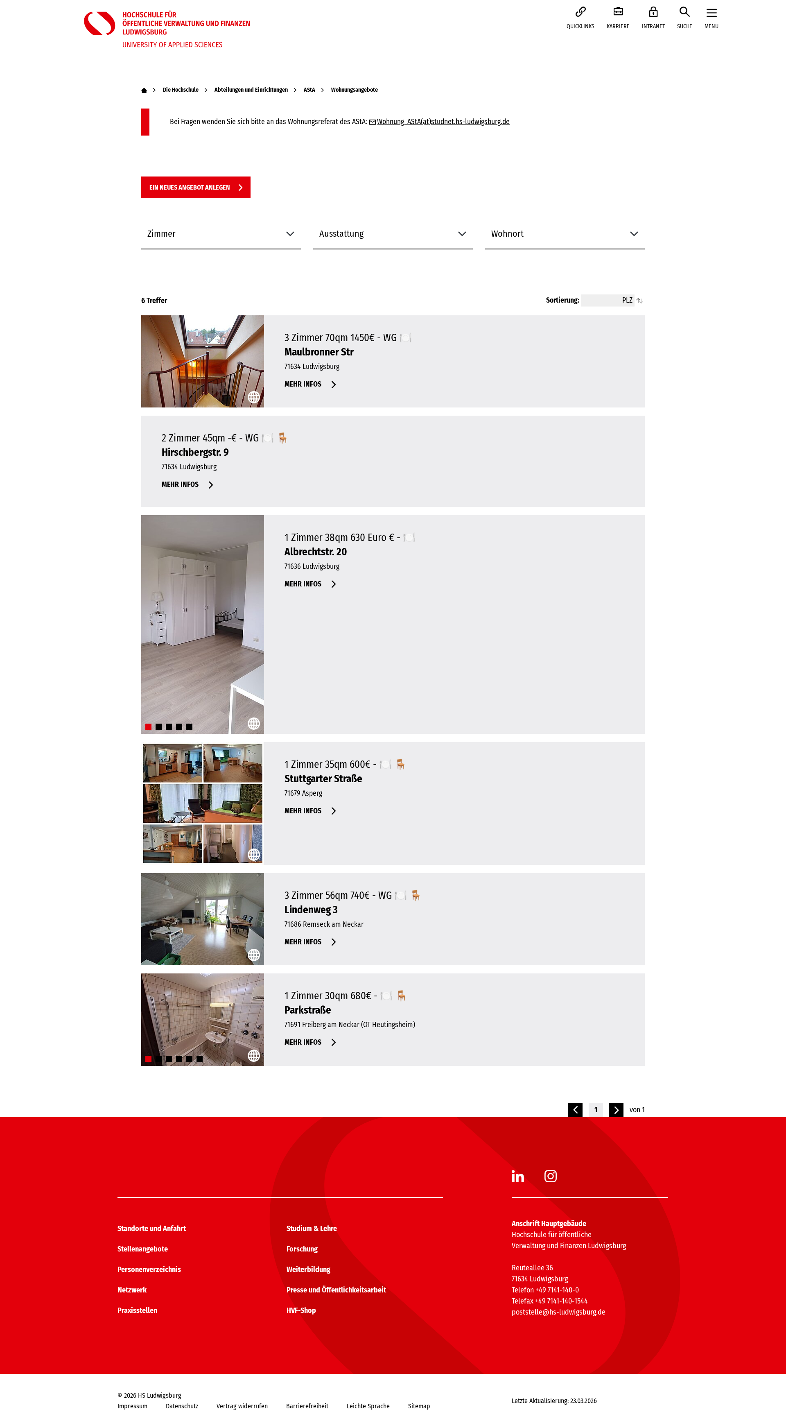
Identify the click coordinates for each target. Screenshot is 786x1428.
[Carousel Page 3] (169, 727)
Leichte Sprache (368, 1406)
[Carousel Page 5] (189, 727)
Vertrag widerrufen (242, 1406)
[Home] (144, 89)
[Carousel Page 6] (199, 1059)
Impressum (132, 1406)
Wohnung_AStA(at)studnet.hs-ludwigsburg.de (443, 122)
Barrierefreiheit (307, 1406)
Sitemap (419, 1406)
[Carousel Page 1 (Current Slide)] (148, 727)
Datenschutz (182, 1406)
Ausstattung (341, 233)
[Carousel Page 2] (159, 727)
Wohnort (507, 233)
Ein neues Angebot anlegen (189, 187)
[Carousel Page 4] (179, 727)
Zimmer (161, 233)
